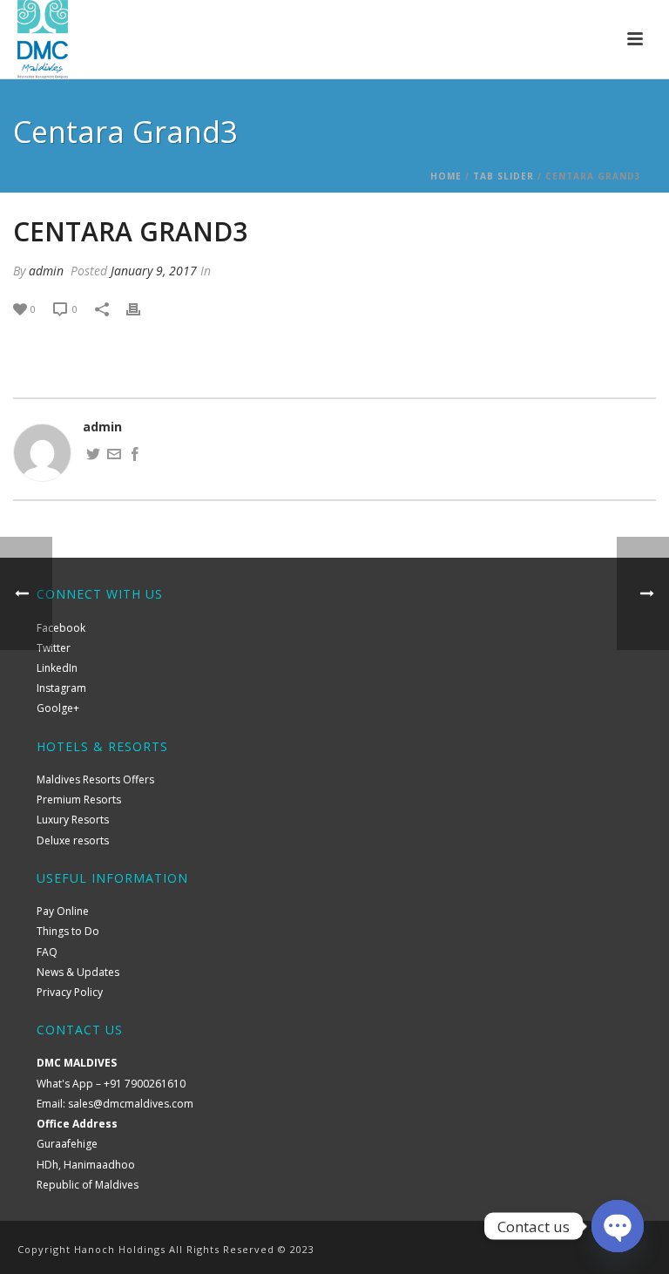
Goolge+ (58, 708)
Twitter (54, 647)
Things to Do (68, 931)
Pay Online (63, 911)
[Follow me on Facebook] (135, 456)
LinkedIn (57, 668)
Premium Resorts (79, 799)
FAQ (47, 952)
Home (446, 176)
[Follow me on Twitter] (93, 456)
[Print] (142, 308)
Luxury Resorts (73, 819)
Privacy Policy (70, 992)
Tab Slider (503, 176)
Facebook (61, 627)
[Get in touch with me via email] (114, 456)
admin (46, 270)
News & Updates (78, 972)
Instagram (61, 688)
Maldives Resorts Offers (95, 779)
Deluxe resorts (73, 840)
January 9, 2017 (154, 270)
